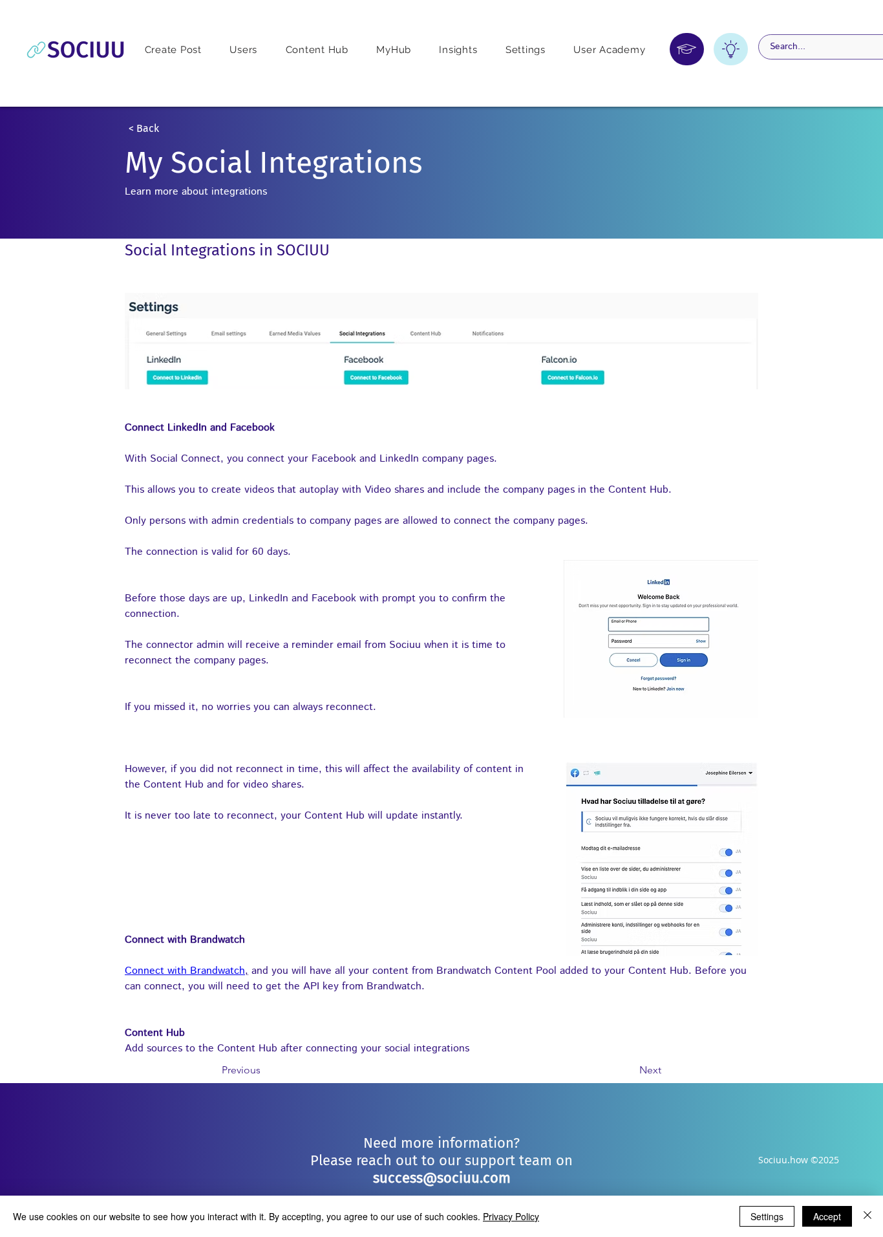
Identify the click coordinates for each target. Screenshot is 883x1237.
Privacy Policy (511, 1216)
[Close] (867, 1216)
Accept (827, 1216)
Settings (766, 1216)
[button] (171, 129)
